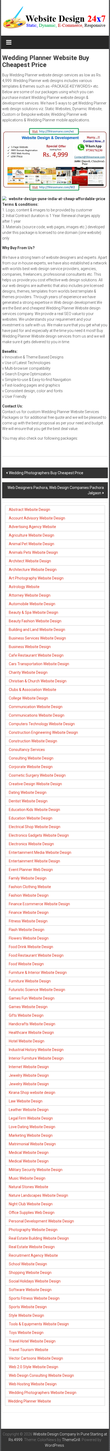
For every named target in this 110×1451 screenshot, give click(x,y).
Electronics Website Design (31, 844)
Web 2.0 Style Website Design (33, 1367)
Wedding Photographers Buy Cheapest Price (46, 473)
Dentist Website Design (28, 801)
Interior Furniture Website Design (36, 1058)
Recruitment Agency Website (33, 1255)
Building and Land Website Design (37, 629)
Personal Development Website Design (41, 1221)
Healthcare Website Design (31, 1032)
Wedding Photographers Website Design (42, 1392)
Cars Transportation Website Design (39, 664)
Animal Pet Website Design (31, 544)
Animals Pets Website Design (33, 552)
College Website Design (28, 698)
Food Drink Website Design (31, 947)
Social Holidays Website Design (34, 1281)
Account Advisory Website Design (37, 518)
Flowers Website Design (28, 938)
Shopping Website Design (30, 1272)
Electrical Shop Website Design (34, 827)
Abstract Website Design (29, 509)
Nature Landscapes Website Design (38, 1195)
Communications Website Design (36, 715)
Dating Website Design (27, 792)
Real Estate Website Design (32, 1247)
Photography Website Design (33, 1230)
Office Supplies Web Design (31, 1212)
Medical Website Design (28, 1152)
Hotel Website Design (26, 1041)
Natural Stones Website (28, 1187)
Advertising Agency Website (32, 527)
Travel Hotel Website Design (32, 1341)
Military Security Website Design (35, 1170)
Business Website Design (30, 647)
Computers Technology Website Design (42, 724)
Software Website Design (30, 1290)
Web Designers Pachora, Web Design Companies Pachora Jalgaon (55, 490)
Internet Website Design (29, 1067)
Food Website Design (26, 964)
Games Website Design (28, 1007)
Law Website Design (25, 1101)
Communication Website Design (35, 707)
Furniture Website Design (30, 981)
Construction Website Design (33, 741)
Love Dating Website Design (32, 1127)
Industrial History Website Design (36, 1050)
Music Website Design (27, 1178)
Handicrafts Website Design (32, 1024)
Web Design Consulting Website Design (41, 1375)
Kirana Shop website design (32, 1092)
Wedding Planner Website (30, 1401)
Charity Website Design (28, 672)
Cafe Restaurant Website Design (36, 655)
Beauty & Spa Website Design (33, 612)
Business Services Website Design (37, 638)
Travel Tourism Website (28, 1350)
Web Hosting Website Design (32, 1384)
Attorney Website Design (29, 595)
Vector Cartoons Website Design (36, 1358)
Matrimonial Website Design (32, 1144)
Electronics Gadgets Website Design (39, 835)
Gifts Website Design (26, 1015)
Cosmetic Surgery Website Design (37, 775)
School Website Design (28, 1264)
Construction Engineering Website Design (43, 732)
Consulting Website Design (31, 758)
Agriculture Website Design (31, 535)
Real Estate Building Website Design (39, 1238)
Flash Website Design (26, 930)
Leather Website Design (28, 1110)
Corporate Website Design (30, 767)
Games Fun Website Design (31, 998)
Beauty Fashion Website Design (35, 621)
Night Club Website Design (30, 1204)
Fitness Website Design (28, 921)
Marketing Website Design (30, 1135)
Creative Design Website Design (35, 784)
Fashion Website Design (28, 895)
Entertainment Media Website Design (40, 852)
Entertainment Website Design (34, 861)
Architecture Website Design (32, 569)
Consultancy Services (27, 749)
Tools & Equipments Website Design (39, 1324)
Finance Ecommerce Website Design (39, 904)
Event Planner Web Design (31, 869)
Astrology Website (24, 587)
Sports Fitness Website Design (34, 1298)
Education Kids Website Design (34, 809)
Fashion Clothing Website (30, 887)
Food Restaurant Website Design (36, 955)
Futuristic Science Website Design (37, 990)
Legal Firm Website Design (31, 1118)
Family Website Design (27, 878)
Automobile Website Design (32, 604)
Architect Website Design (30, 561)
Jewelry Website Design (29, 1075)
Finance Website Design (28, 912)
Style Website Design (26, 1315)
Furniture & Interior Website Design (38, 972)
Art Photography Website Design (36, 578)
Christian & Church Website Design (37, 681)
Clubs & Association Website (32, 689)
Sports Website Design (28, 1307)
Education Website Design (30, 818)
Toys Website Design (26, 1332)
